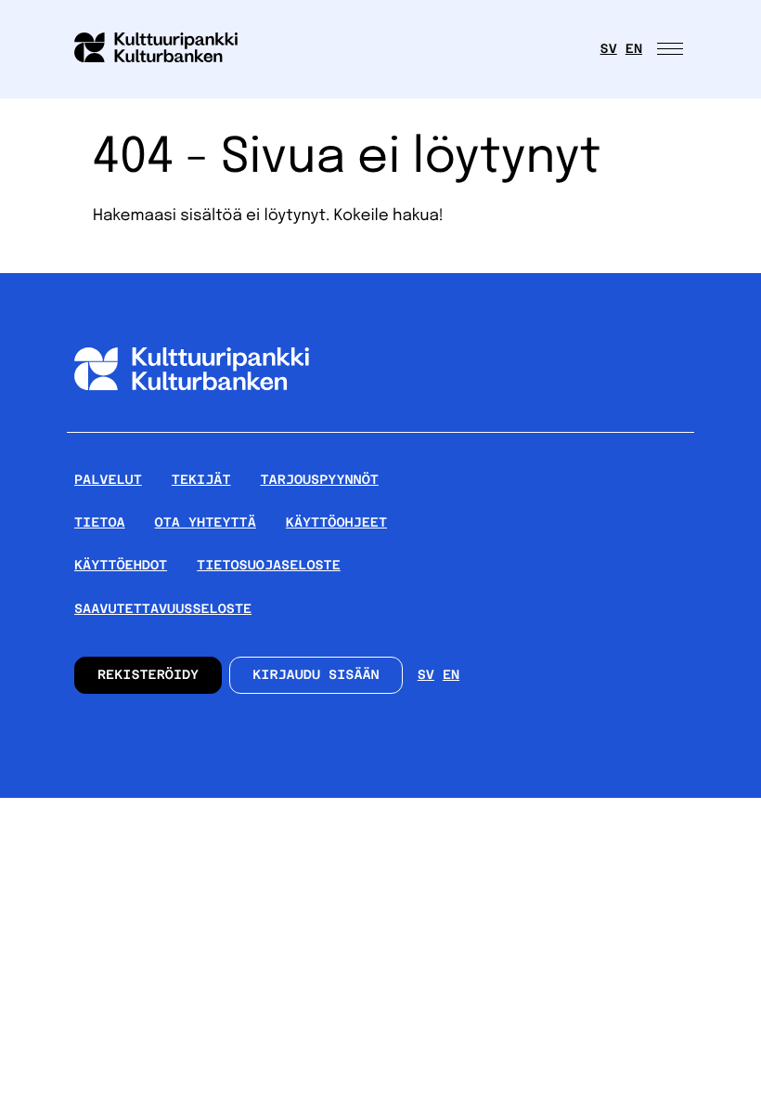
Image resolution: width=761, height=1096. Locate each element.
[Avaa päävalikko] (672, 49)
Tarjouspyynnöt (320, 480)
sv (608, 49)
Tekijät (201, 480)
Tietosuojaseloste (269, 565)
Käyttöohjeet (336, 522)
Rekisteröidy (148, 675)
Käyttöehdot (120, 565)
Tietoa (99, 522)
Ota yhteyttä (205, 522)
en (634, 49)
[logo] (167, 49)
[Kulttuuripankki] (191, 424)
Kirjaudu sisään (316, 675)
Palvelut (108, 480)
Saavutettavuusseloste (163, 609)
